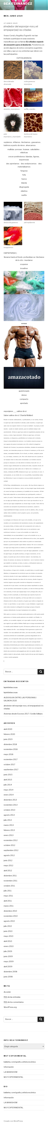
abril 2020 (8, 729)
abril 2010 (8, 941)
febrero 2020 (9, 734)
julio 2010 (8, 926)
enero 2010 (9, 946)
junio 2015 (8, 775)
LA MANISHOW (10, 1072)
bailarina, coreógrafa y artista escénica (20, 1062)
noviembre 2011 (10, 881)
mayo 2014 (8, 790)
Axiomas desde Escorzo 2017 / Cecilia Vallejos (23, 714)
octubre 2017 (9, 764)
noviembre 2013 (10, 805)
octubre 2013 (9, 810)
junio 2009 (8, 956)
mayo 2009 (9, 961)
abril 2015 (8, 780)
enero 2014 (9, 795)
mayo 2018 (8, 754)
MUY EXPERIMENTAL (13, 1077)
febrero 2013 (9, 830)
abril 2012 (8, 870)
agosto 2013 (9, 815)
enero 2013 (8, 835)
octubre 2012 (9, 845)
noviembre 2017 (10, 759)
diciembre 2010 (10, 911)
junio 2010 (8, 931)
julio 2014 (8, 785)
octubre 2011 (9, 886)
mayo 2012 (8, 865)
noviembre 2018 (11, 749)
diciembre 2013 (10, 800)
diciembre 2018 (10, 744)
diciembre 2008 (10, 972)
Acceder (7, 992)
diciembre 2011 (10, 876)
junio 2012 (8, 860)
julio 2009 (8, 951)
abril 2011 (8, 901)
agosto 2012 (9, 855)
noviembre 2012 (10, 840)
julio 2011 (8, 891)
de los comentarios (14, 1002)
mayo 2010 (8, 936)
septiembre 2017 (11, 769)
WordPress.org (10, 1007)
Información (9, 1067)
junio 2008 (8, 977)
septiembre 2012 (11, 850)
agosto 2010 (9, 921)
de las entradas (12, 997)
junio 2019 (8, 739)
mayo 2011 (8, 896)
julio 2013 (8, 820)
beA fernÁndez (18, 3)
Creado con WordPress (13, 1121)
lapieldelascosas (11, 687)
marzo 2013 (9, 825)
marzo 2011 (9, 906)
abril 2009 (8, 966)
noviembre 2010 (11, 916)
